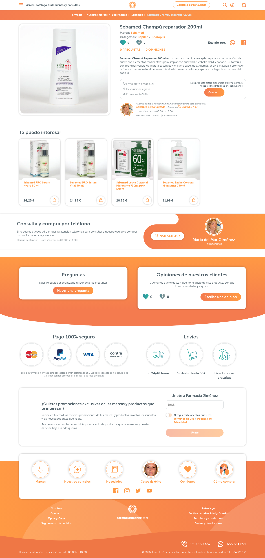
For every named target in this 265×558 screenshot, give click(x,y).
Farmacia (76, 14)
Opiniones (187, 481)
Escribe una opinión (221, 297)
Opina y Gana (56, 518)
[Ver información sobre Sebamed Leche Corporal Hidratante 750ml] (179, 159)
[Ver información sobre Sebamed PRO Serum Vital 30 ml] (86, 159)
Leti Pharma (119, 14)
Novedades (114, 481)
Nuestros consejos (77, 481)
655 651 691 (236, 544)
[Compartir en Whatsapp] (232, 43)
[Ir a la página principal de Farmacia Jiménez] (132, 4)
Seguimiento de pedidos (56, 523)
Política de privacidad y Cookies (209, 513)
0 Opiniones (155, 49)
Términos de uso (184, 418)
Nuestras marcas (97, 14)
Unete (194, 432)
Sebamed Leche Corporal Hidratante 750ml (178, 184)
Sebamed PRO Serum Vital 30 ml (83, 184)
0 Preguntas (130, 49)
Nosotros (56, 508)
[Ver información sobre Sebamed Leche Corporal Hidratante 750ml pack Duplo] (132, 159)
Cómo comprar (224, 481)
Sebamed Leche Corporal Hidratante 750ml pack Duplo (132, 185)
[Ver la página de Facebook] (115, 490)
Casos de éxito (151, 481)
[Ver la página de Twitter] (138, 490)
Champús (158, 37)
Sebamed (137, 14)
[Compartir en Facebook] (243, 43)
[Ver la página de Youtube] (149, 490)
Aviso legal (208, 508)
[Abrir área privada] (232, 5)
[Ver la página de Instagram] (127, 490)
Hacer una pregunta (73, 290)
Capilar (143, 37)
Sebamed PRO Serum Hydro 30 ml (36, 184)
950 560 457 (190, 107)
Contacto (214, 92)
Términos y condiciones (209, 518)
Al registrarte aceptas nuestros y (193, 419)
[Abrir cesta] (244, 5)
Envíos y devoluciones (208, 523)
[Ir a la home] (132, 512)
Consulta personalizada (191, 4)
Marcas (41, 481)
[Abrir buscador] (225, 5)
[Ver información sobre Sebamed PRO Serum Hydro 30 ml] (39, 159)
